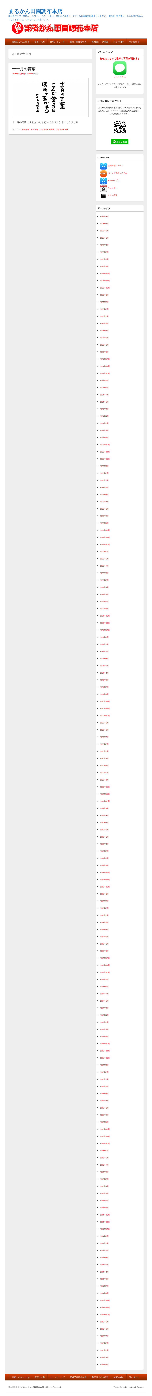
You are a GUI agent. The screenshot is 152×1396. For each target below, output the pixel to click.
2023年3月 (104, 508)
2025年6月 (104, 316)
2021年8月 (104, 644)
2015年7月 (104, 1164)
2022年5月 (104, 580)
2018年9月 (104, 893)
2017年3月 (104, 1022)
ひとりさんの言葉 (47, 129)
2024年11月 (105, 366)
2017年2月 (104, 1029)
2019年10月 (105, 801)
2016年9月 (104, 1065)
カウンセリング (57, 41)
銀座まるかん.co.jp (20, 41)
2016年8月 (104, 1072)
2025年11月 (105, 280)
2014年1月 (104, 1293)
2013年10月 (105, 1314)
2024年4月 (104, 416)
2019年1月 (104, 865)
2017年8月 (104, 986)
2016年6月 (104, 1086)
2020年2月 (104, 772)
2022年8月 (104, 558)
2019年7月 (104, 822)
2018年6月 (104, 915)
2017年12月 (105, 958)
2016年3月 (104, 1107)
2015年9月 (104, 1150)
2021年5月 (104, 665)
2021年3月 (104, 679)
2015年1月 (104, 1207)
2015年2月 (104, 1200)
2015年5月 (104, 1179)
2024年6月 (104, 401)
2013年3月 (104, 1364)
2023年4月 (104, 501)
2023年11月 (105, 451)
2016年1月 (104, 1122)
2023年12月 (105, 444)
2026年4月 (104, 244)
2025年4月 (104, 330)
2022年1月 (104, 608)
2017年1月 (104, 1036)
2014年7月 (104, 1250)
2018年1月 (104, 950)
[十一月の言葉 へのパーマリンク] (50, 118)
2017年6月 (104, 1000)
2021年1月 (104, 694)
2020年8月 (104, 729)
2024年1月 (104, 437)
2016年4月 (104, 1100)
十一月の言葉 (23, 68)
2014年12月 (105, 1214)
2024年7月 (104, 394)
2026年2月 (104, 259)
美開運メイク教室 (100, 41)
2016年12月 (105, 1043)
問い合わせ (134, 41)
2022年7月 (104, 565)
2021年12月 (105, 615)
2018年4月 (104, 929)
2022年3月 (104, 594)
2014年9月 (104, 1236)
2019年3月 (104, 851)
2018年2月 (104, 943)
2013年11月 (105, 1307)
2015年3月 (104, 1193)
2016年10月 (105, 1057)
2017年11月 (105, 965)
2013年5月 (104, 1350)
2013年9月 (104, 1321)
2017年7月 (104, 993)
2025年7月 (104, 309)
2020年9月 (104, 722)
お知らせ (25, 129)
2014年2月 (104, 1286)
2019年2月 (104, 858)
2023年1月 (104, 523)
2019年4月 (104, 843)
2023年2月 (104, 515)
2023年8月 (104, 473)
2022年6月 (104, 573)
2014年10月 (105, 1229)
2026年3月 (104, 252)
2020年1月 (104, 779)
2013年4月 (104, 1357)
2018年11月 (105, 879)
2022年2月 (104, 601)
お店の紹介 (118, 41)
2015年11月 (105, 1136)
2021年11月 (105, 622)
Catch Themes (137, 1387)
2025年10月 (105, 287)
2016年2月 (104, 1114)
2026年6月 (104, 230)
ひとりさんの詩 (62, 129)
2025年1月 (104, 351)
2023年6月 (104, 487)
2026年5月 (104, 237)
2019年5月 (104, 836)
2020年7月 (104, 737)
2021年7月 (104, 651)
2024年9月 (104, 380)
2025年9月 (104, 294)
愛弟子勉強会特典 (78, 41)
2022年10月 (105, 544)
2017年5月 (104, 1007)
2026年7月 (104, 223)
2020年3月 (104, 765)
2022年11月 (105, 537)
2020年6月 (104, 744)
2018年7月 (104, 908)
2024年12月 (105, 359)
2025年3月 (104, 337)
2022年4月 (104, 587)
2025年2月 (104, 344)
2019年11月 (105, 794)
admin (30, 73)
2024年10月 (105, 373)
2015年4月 (104, 1186)
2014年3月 (104, 1278)
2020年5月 (104, 751)
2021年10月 (105, 630)
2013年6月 (104, 1343)
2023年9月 (104, 466)
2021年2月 (104, 687)
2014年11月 (105, 1221)
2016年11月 (105, 1050)
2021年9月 (104, 637)
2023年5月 (104, 494)
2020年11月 (105, 708)
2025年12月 (105, 273)
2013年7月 (104, 1335)
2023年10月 (105, 458)
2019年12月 (105, 786)
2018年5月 (104, 922)
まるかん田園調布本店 (35, 11)
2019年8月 (104, 815)
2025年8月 (104, 302)
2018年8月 (104, 901)
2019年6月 (104, 829)
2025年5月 (104, 323)
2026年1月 (104, 266)
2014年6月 (104, 1257)
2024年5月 (104, 408)
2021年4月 (104, 672)
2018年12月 (105, 872)
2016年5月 (104, 1093)
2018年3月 (104, 936)
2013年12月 (105, 1300)
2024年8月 (104, 387)
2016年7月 (104, 1079)
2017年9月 (104, 979)
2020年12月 (105, 701)
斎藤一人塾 (39, 41)
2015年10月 (105, 1143)
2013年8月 (104, 1328)
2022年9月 (104, 551)
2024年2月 (104, 430)
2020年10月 (105, 715)
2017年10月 (105, 972)
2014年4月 (104, 1271)
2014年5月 (104, 1264)
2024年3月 (104, 423)
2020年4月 (104, 758)
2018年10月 (105, 886)
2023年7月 (104, 480)
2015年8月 (104, 1157)
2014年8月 (104, 1243)
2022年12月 (105, 530)
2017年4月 (104, 1015)
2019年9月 (104, 808)
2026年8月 (104, 216)
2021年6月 (104, 658)
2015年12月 (105, 1129)
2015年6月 (104, 1171)
